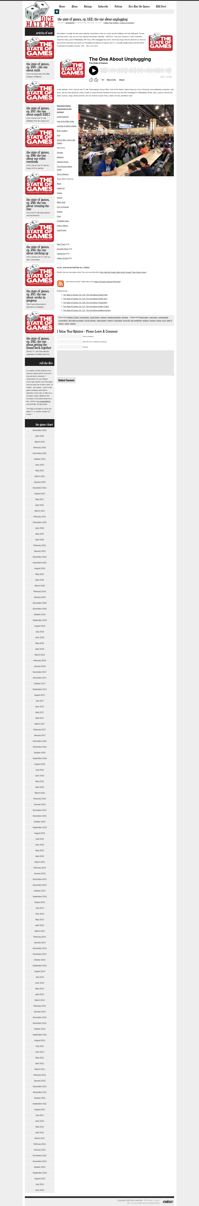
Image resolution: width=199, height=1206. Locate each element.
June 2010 (39, 1190)
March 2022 (40, 476)
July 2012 (40, 1046)
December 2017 (39, 672)
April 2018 (39, 649)
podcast (103, 317)
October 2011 (39, 1098)
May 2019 (39, 574)
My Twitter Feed (57, 11)
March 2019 (40, 586)
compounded (163, 317)
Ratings (88, 6)
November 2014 (39, 885)
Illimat (59, 184)
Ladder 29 (61, 188)
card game (153, 317)
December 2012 (39, 1017)
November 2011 (39, 1092)
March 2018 (40, 655)
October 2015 (39, 822)
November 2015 (39, 816)
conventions (63, 320)
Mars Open (61, 244)
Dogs (59, 216)
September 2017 (40, 689)
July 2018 (40, 632)
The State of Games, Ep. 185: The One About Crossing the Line (37, 204)
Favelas (60, 152)
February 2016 (39, 799)
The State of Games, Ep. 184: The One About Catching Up (37, 250)
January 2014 (40, 943)
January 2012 (40, 1081)
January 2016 (40, 804)
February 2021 (39, 517)
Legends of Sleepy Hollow (66, 126)
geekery (110, 320)
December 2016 (39, 741)
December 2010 (39, 1156)
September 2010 (40, 1173)
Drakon (59, 212)
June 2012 (39, 1052)
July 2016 (40, 770)
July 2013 (40, 977)
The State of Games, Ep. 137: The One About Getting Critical (86, 306)
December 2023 (39, 430)
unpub (67, 324)
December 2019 (39, 557)
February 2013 (39, 1006)
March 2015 (40, 862)
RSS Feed (161, 6)
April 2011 (39, 1132)
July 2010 (40, 1184)
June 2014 (39, 914)
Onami (59, 193)
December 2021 (39, 488)
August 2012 (39, 1040)
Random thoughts (114, 317)
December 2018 (39, 603)
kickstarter (118, 320)
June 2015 (39, 845)
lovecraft (126, 320)
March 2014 (40, 931)
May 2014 (39, 920)
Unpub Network (63, 117)
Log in (156, 1200)
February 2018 (39, 660)
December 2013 (39, 948)
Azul (58, 135)
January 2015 (40, 873)
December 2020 (39, 522)
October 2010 (39, 1167)
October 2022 (39, 459)
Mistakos (60, 157)
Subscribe (103, 6)
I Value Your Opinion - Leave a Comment (119, 23)
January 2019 (40, 597)
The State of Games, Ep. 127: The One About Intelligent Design (87, 310)
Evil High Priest (62, 249)
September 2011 (40, 1104)
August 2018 (39, 626)
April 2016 (39, 787)
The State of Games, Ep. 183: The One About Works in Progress (37, 295)
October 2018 (39, 614)
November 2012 (39, 1023)
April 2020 (39, 540)
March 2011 (40, 1138)
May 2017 (39, 712)
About (75, 6)
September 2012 (40, 1035)
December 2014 (39, 879)
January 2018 (40, 666)
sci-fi (164, 320)
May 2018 (39, 643)
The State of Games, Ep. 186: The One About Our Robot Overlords (37, 157)
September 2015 (40, 827)
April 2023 (39, 436)
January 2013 (40, 1012)
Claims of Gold (62, 258)
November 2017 (39, 678)
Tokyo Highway (63, 174)
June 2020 (39, 528)
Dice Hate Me (39, 14)
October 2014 (39, 891)
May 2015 (39, 850)
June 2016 (39, 776)
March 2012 (40, 1069)
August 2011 (39, 1109)
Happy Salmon (62, 226)
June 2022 (39, 465)
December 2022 (39, 453)
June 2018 (39, 637)
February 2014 (39, 937)
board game (143, 317)
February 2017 (39, 730)
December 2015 (39, 810)
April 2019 (39, 580)
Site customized (133, 1203)
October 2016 (39, 753)
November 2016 (39, 747)
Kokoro (59, 198)
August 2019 (39, 568)
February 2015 (39, 868)
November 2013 (39, 954)
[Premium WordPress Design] (168, 1205)
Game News (95, 317)
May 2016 (39, 781)
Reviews (125, 317)
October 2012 (39, 1029)
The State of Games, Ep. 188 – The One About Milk (37, 67)
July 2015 (40, 839)
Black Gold (61, 202)
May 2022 (39, 471)
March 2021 (40, 511)
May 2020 (39, 534)
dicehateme (70, 23)
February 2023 (39, 447)
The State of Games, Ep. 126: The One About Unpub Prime (85, 295)
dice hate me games (76, 320)
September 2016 (40, 758)
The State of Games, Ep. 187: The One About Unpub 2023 (38, 111)
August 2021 (39, 494)
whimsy (73, 324)
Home (62, 6)
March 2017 (40, 724)
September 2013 (40, 966)
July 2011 (40, 1115)
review (158, 320)
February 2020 (39, 545)
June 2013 (39, 983)
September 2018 (40, 620)
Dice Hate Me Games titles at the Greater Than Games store (123, 272)
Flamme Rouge (62, 162)
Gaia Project (61, 230)
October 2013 (39, 960)
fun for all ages (90, 320)
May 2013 (39, 989)
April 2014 (39, 925)
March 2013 (40, 1000)
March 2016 (40, 793)
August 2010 (39, 1179)
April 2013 (39, 994)
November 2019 (39, 563)
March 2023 (40, 442)
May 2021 (39, 499)
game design (101, 320)
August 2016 (39, 764)
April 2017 (39, 718)
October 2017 (39, 683)
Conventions (84, 317)
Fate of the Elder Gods (65, 121)
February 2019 (39, 591)
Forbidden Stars (63, 221)
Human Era (61, 254)
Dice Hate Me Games (139, 6)
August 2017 (39, 695)
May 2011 (40, 1127)
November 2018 (39, 609)
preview (152, 320)
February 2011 (40, 1144)
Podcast (118, 6)
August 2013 (39, 971)
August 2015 (39, 833)
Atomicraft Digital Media (150, 1203)
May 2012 (39, 1058)
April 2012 (39, 1063)
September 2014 (40, 896)
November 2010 (39, 1161)
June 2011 (39, 1121)
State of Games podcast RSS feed (107, 282)
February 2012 (39, 1075)
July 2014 (40, 908)
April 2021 (39, 505)
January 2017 (40, 735)
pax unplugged (136, 320)
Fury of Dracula (63, 207)
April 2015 (39, 856)
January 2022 (40, 482)
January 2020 (40, 551)
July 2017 (40, 701)
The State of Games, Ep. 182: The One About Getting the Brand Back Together (38, 343)
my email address (44, 401)
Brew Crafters (62, 131)
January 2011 (39, 1150)
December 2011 (39, 1086)
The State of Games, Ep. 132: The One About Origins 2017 (85, 299)
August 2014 (39, 902)
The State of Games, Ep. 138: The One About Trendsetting (85, 303)
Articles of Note (73, 317)
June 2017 (39, 707)
